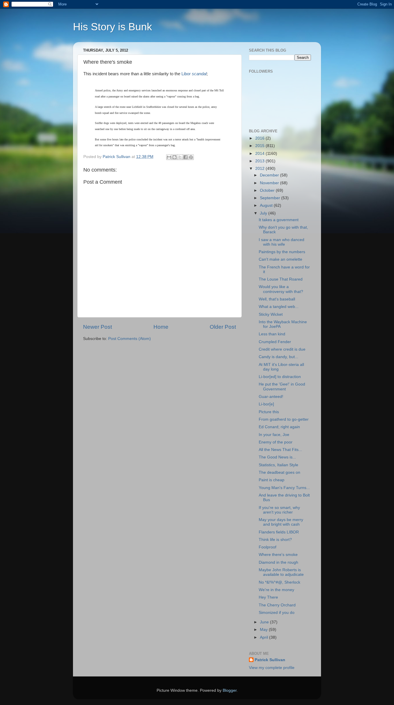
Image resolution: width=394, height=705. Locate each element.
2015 (260, 146)
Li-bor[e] (266, 404)
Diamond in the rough (278, 562)
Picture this (269, 412)
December (270, 175)
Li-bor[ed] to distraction (280, 377)
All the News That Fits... (280, 450)
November (270, 183)
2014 (260, 153)
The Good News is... (277, 457)
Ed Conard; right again (279, 427)
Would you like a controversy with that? (281, 289)
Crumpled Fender (275, 342)
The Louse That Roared (281, 279)
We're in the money (276, 590)
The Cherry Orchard (277, 605)
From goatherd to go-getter (284, 419)
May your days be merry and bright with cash (281, 522)
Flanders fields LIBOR (279, 532)
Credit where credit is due (282, 349)
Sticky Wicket (271, 314)
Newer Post (97, 327)
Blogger (230, 690)
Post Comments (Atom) (129, 338)
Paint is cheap (271, 480)
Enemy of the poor (275, 442)
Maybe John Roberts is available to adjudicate (281, 572)
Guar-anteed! (271, 396)
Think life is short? (275, 539)
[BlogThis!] (174, 157)
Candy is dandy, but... (278, 357)
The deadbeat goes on (279, 472)
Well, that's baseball (277, 299)
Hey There (268, 597)
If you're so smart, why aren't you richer (279, 509)
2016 (260, 138)
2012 (260, 168)
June (265, 622)
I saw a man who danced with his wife (281, 242)
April (264, 637)
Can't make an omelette (280, 259)
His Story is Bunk (112, 27)
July (264, 213)
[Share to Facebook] (185, 157)
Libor (194, 74)
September (270, 198)
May (264, 629)
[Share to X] (180, 157)
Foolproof (267, 547)
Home (160, 327)
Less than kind (272, 334)
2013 (260, 161)
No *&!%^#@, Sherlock (279, 582)
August (267, 205)
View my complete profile (271, 667)
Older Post (223, 327)
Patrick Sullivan (270, 660)
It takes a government (279, 220)
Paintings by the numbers (282, 252)
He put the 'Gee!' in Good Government (282, 386)
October (268, 190)
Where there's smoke (278, 554)
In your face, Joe (274, 435)
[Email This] (169, 157)
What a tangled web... (279, 306)
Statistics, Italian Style (278, 465)
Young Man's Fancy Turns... (284, 488)
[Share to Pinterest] (191, 157)
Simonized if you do (276, 612)
